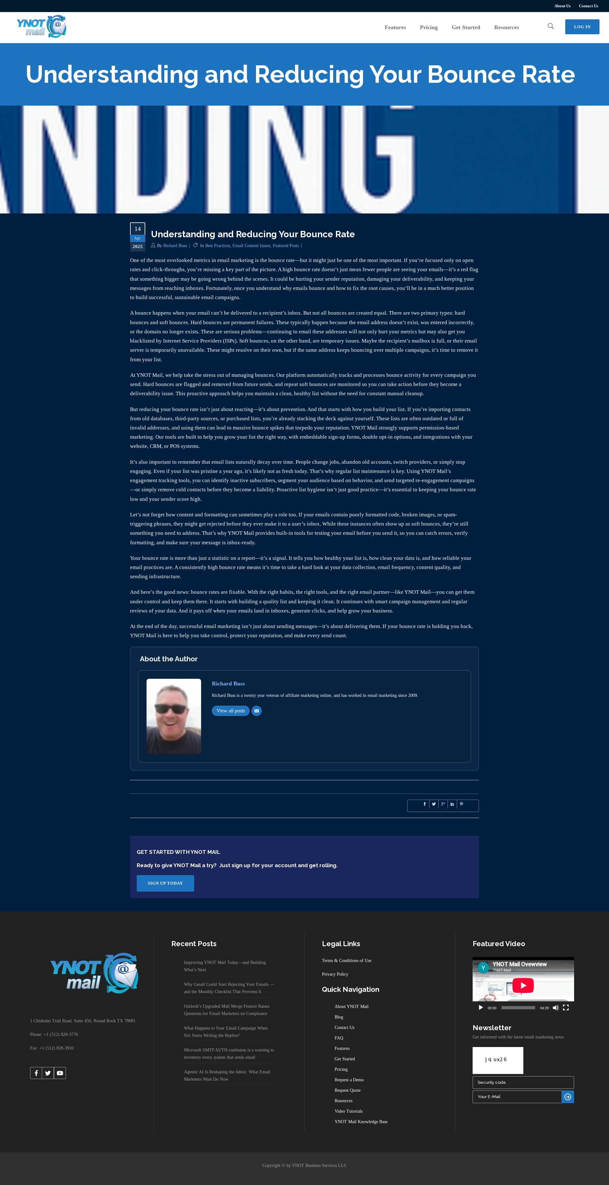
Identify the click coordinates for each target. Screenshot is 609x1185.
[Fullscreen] (566, 1008)
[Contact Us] (257, 711)
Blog (339, 1017)
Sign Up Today (165, 883)
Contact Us (588, 6)
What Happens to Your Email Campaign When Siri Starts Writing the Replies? (226, 1032)
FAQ (339, 1038)
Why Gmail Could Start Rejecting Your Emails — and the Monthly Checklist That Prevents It (229, 988)
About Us (562, 6)
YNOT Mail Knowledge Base (361, 1121)
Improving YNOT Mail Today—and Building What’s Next (225, 966)
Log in (582, 26)
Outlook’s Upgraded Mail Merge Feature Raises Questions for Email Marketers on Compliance (226, 1010)
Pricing (341, 1069)
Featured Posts (286, 245)
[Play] (481, 1008)
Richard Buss (175, 245)
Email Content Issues (251, 245)
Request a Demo (349, 1079)
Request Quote (348, 1090)
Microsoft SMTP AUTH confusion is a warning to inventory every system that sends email (229, 1054)
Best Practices (217, 245)
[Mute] (556, 1008)
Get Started (345, 1059)
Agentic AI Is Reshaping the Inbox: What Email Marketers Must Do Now (227, 1076)
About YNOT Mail (352, 1006)
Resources (343, 1100)
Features (342, 1048)
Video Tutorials (349, 1111)
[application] (523, 985)
